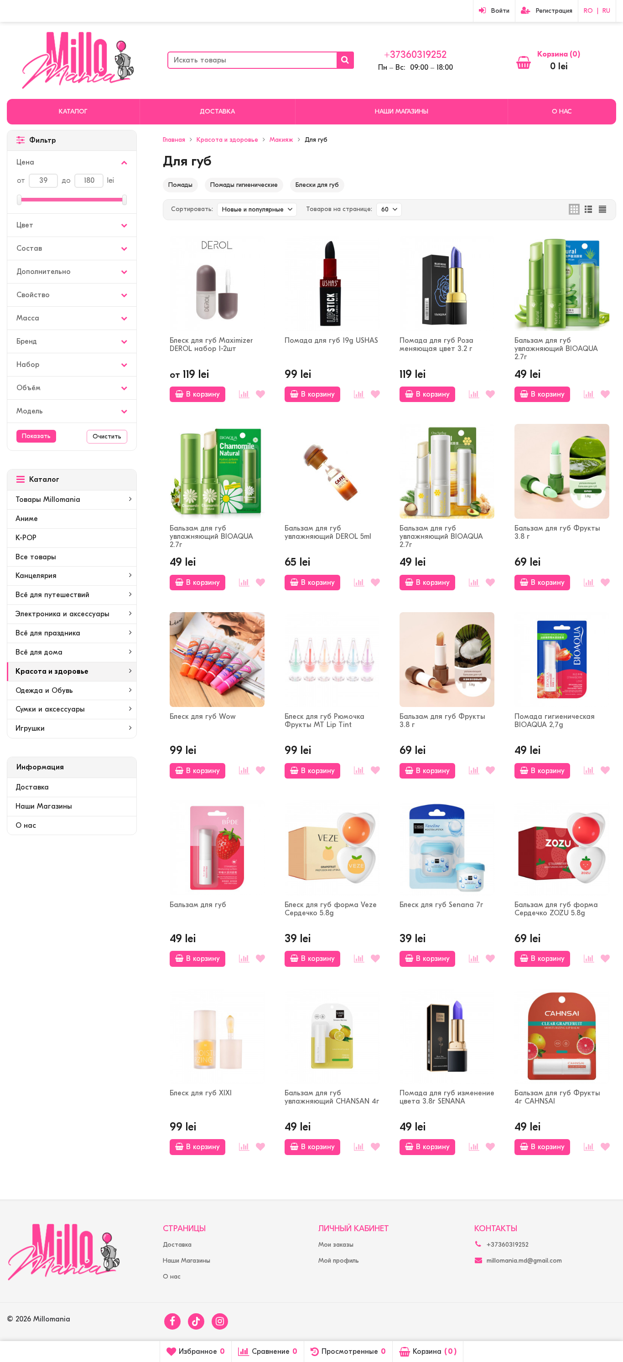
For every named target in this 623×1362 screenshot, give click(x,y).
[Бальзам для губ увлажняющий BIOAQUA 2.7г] (561, 283)
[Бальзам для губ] (217, 847)
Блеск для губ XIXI (201, 1093)
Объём (28, 388)
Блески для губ (317, 185)
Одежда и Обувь (44, 690)
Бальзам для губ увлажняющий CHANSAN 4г (332, 1097)
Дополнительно (43, 272)
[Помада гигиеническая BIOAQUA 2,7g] (561, 659)
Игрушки (30, 728)
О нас (562, 111)
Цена (25, 162)
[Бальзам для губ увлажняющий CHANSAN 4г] (332, 1036)
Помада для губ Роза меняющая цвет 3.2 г (436, 344)
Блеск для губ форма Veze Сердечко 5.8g (331, 909)
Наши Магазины (401, 111)
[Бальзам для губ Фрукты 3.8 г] (561, 471)
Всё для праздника (48, 633)
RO (588, 11)
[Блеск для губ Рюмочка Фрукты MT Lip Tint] (332, 659)
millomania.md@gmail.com (524, 1260)
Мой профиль (338, 1260)
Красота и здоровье (52, 671)
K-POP (26, 538)
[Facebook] (172, 1321)
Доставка (217, 111)
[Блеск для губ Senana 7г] (447, 847)
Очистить (107, 436)
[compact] (602, 209)
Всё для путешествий (52, 595)
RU (606, 11)
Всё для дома (39, 652)
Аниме (27, 519)
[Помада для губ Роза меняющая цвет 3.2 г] (447, 283)
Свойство (33, 295)
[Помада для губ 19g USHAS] (332, 283)
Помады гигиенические (244, 185)
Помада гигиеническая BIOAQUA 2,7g (554, 720)
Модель (29, 411)
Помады (180, 185)
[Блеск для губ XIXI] (217, 1036)
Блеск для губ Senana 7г (441, 905)
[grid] (574, 209)
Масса (27, 318)
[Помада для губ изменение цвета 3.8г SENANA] (447, 1036)
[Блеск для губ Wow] (217, 659)
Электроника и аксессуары (62, 614)
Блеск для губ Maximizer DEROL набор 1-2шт (211, 344)
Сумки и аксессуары (50, 709)
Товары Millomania (48, 499)
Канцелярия (36, 576)
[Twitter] (196, 1321)
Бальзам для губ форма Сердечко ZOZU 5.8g (556, 909)
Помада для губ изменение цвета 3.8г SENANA (447, 1097)
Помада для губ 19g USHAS (331, 340)
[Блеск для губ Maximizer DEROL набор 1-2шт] (217, 283)
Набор (27, 365)
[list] (588, 209)
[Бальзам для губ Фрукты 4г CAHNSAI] (561, 1036)
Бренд (26, 341)
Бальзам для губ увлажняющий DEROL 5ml (328, 532)
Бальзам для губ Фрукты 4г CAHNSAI (557, 1097)
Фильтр (42, 140)
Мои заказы (335, 1244)
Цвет (24, 225)
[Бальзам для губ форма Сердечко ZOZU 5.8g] (561, 847)
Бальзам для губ (198, 905)
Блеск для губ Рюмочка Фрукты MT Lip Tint (324, 720)
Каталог (73, 111)
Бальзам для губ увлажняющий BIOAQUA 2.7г (556, 348)
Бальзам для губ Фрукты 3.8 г (557, 532)
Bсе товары (36, 557)
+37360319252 (415, 55)
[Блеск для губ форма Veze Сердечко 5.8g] (332, 847)
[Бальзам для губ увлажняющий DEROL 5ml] (332, 471)
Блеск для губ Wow (203, 716)
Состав (29, 248)
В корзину (203, 394)
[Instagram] (219, 1321)
